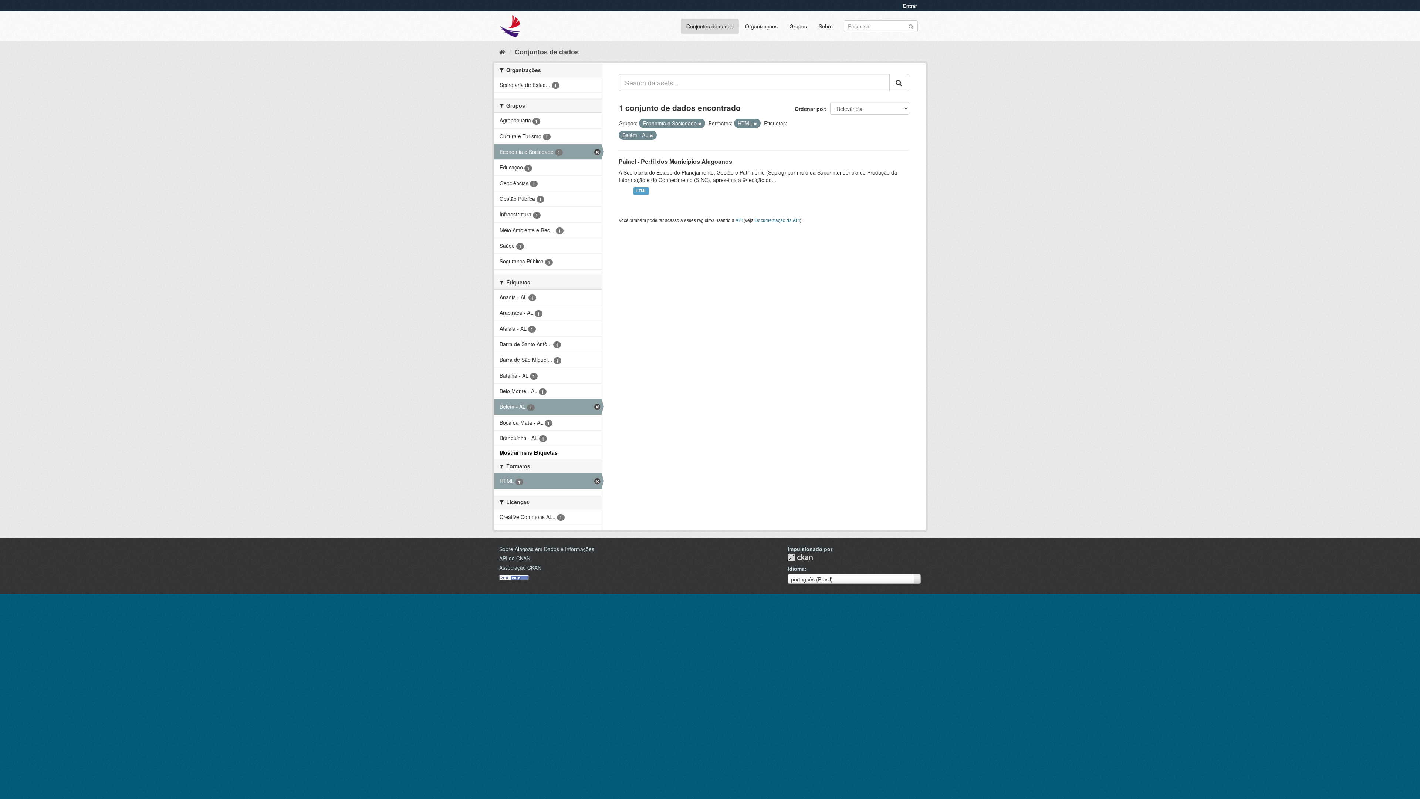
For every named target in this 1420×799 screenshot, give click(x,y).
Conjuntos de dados (709, 26)
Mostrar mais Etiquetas (529, 452)
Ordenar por (810, 108)
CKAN (800, 557)
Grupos (798, 26)
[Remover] (699, 124)
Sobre (826, 26)
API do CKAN (514, 558)
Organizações (761, 26)
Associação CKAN (520, 567)
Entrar (910, 5)
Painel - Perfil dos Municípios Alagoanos (675, 161)
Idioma (796, 568)
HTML (641, 190)
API (739, 220)
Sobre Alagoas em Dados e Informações (546, 549)
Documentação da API (777, 220)
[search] (899, 82)
